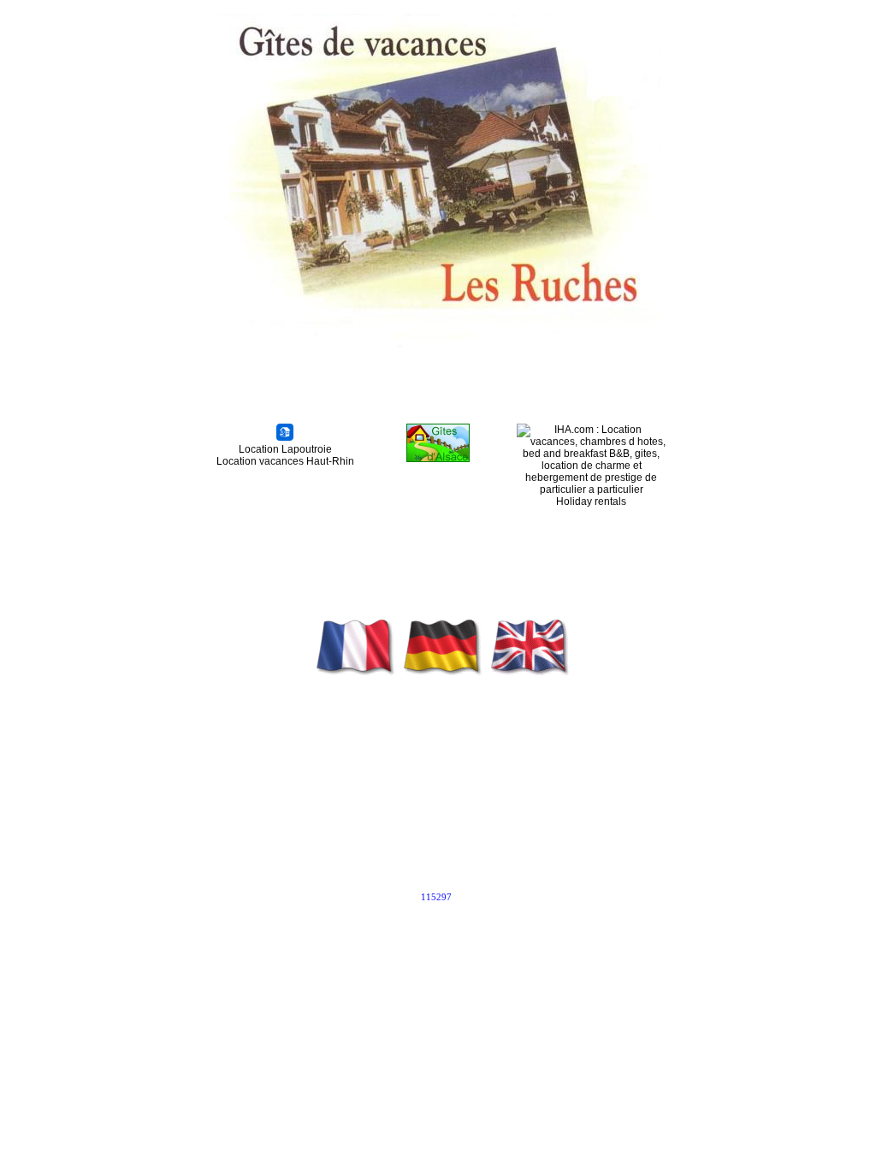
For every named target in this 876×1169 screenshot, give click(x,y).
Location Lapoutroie (285, 449)
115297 (436, 897)
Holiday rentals (591, 501)
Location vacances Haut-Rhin (285, 461)
